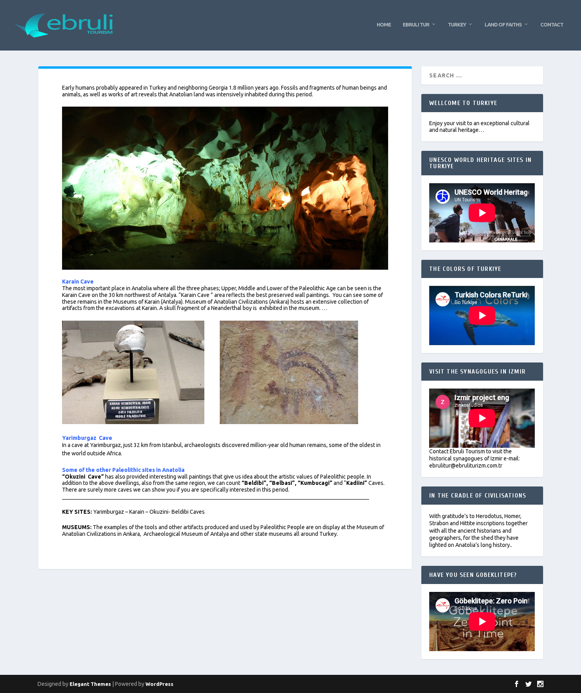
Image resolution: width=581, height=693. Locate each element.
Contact (551, 24)
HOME (384, 24)
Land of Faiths (503, 24)
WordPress (159, 684)
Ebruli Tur (416, 24)
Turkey (457, 24)
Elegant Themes (90, 684)
